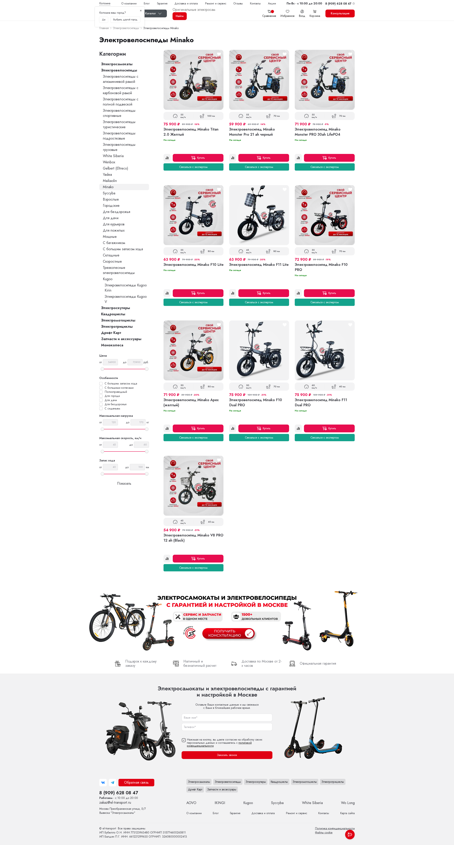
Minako (108, 187)
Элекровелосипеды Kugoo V (126, 299)
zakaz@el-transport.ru (115, 802)
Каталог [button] (150, 13)
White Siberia (113, 156)
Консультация (340, 13)
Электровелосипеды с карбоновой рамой (120, 90)
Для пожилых (113, 230)
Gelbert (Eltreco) (115, 168)
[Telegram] (112, 782)
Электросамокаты (116, 64)
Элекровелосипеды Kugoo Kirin (126, 288)
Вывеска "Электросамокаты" (122, 811)
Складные (111, 255)
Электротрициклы (117, 326)
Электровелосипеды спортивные (119, 113)
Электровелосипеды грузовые (119, 147)
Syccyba (109, 193)
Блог (147, 3)
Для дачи (110, 218)
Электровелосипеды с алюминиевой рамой (120, 79)
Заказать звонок (227, 755)
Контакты (255, 3)
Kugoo (107, 279)
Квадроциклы (113, 314)
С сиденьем (112, 409)
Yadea (107, 174)
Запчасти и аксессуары (121, 339)
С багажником (114, 242)
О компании (129, 3)
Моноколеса (112, 345)
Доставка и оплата (186, 3)
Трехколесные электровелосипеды (119, 270)
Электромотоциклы (118, 320)
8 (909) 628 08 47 (118, 792)
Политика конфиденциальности (335, 828)
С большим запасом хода (123, 249)
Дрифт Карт (111, 332)
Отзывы (238, 3)
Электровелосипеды (119, 70)
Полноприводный (116, 392)
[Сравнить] (167, 158)
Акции (272, 3)
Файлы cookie (324, 832)
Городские (111, 205)
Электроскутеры (115, 308)
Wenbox (109, 162)
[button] (304, 3)
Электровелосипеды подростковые (119, 136)
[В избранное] (219, 54)
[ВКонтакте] (103, 782)
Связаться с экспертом (193, 167)
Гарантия (162, 3)
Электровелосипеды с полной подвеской (120, 102)
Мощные (110, 236)
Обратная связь (136, 782)
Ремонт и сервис (215, 3)
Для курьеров (113, 224)
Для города (112, 396)
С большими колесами (119, 388)
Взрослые (111, 199)
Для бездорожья (116, 211)
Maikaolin (110, 180)
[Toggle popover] (350, 834)
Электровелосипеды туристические (119, 124)
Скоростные (112, 261)
